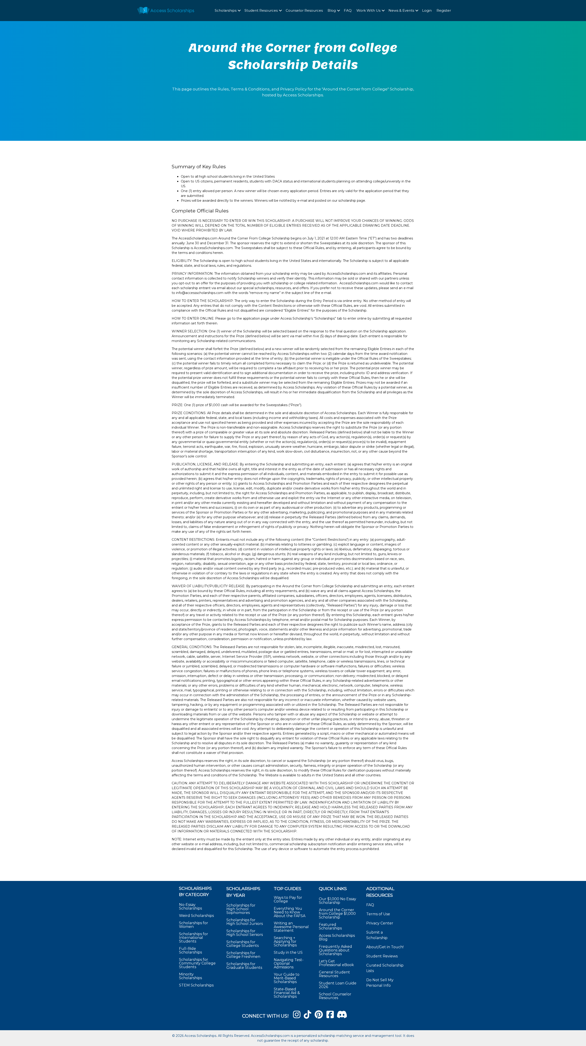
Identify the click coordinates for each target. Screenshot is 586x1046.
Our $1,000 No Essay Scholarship (337, 901)
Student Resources (261, 10)
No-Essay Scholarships (190, 906)
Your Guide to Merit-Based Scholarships (286, 978)
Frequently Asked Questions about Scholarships (335, 950)
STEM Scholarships (196, 985)
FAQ (348, 10)
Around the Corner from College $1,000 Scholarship (337, 913)
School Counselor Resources (335, 996)
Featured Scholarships (331, 926)
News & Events (401, 10)
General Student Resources (334, 974)
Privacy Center (379, 923)
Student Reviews (382, 956)
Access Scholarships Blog (337, 937)
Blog (332, 10)
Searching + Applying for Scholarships (285, 941)
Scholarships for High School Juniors (244, 922)
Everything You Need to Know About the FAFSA (289, 912)
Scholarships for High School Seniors (244, 933)
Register (444, 10)
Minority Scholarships (190, 976)
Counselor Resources (304, 10)
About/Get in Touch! (385, 947)
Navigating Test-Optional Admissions (289, 963)
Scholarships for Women (193, 925)
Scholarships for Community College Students (197, 963)
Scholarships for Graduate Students (244, 966)
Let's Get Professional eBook (336, 963)
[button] (239, 11)
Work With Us (368, 10)
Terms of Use (378, 914)
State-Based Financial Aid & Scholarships (287, 992)
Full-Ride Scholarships (190, 950)
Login (427, 10)
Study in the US (288, 952)
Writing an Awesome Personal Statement (291, 926)
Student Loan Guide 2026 (337, 985)
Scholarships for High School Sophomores (240, 909)
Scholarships (225, 10)
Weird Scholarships (196, 915)
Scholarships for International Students (193, 937)
